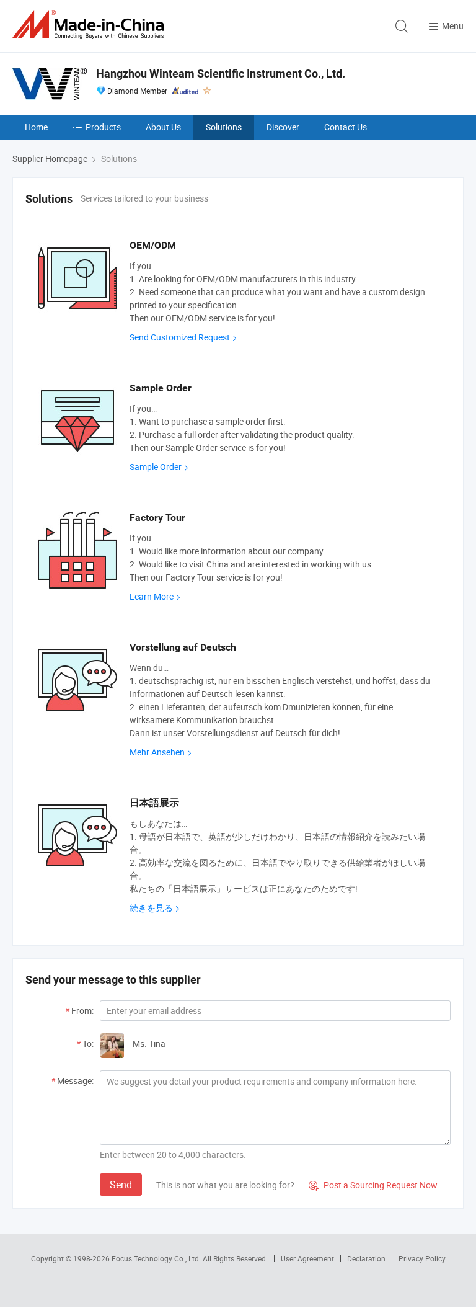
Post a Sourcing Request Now (373, 1185)
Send (121, 1184)
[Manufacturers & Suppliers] (90, 24)
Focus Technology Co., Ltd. (157, 1258)
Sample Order (156, 467)
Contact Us (345, 127)
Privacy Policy (422, 1258)
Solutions (224, 127)
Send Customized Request (180, 337)
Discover (283, 127)
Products (103, 127)
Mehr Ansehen (157, 752)
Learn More (152, 596)
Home (36, 127)
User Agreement (307, 1258)
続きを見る (151, 908)
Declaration (366, 1258)
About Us (163, 127)
